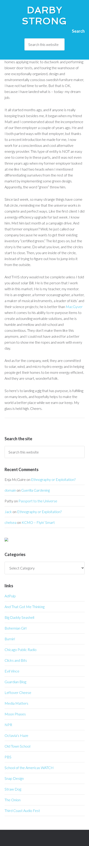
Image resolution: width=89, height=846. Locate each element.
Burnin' (10, 639)
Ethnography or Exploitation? (53, 479)
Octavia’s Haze (16, 735)
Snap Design (14, 778)
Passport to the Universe (37, 501)
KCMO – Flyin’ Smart (38, 522)
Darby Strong (44, 15)
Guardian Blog (15, 682)
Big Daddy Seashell (19, 617)
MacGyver (74, 306)
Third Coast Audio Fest (22, 810)
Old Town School (17, 746)
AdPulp (10, 596)
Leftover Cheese (18, 692)
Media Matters (16, 703)
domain (10, 490)
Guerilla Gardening (35, 490)
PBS (8, 757)
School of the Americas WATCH (29, 767)
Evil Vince (12, 671)
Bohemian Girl (15, 628)
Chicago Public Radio (21, 649)
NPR (8, 724)
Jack (8, 511)
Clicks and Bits (16, 660)
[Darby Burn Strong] (6, 540)
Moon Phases (15, 714)
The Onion (13, 800)
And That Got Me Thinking (24, 606)
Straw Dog (13, 789)
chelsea (10, 522)
